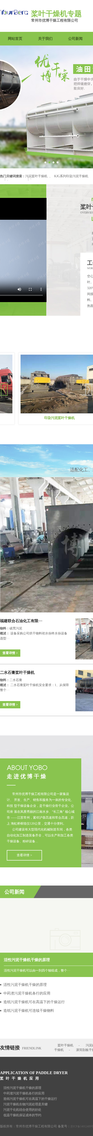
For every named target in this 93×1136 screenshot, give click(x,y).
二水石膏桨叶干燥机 (17, 672)
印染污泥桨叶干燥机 (44, 418)
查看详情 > (10, 653)
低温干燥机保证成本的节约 (22, 1115)
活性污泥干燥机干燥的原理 (22, 1088)
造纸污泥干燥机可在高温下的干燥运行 (30, 1099)
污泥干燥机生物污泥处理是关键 (25, 1104)
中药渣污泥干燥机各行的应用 (23, 1093)
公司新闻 (75, 38)
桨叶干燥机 (65, 1045)
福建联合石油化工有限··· (21, 621)
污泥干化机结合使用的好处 (22, 1109)
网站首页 (15, 38)
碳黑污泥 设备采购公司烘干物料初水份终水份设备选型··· (33, 633)
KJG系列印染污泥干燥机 (71, 176)
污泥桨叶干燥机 (36, 176)
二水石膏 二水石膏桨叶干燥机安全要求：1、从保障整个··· (34, 685)
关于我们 (45, 38)
